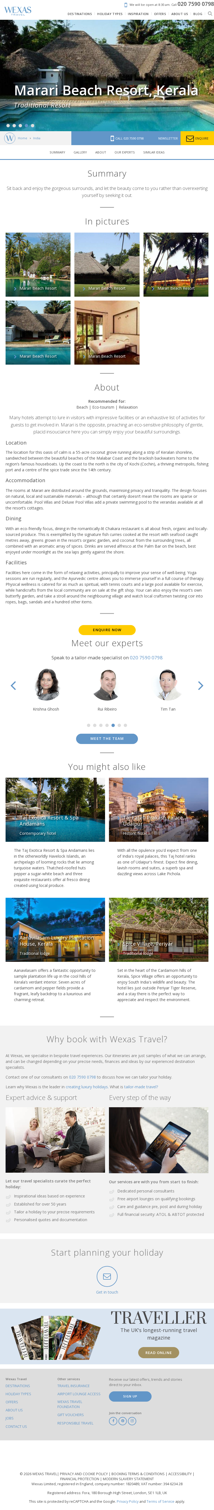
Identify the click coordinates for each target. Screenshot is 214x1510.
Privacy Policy (127, 1501)
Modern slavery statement (128, 1479)
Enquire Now (107, 630)
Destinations (18, 1386)
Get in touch (107, 1292)
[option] (107, 75)
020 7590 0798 (146, 657)
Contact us (16, 1426)
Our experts (125, 152)
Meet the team (107, 738)
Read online (158, 1352)
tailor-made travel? (141, 1086)
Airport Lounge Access (79, 1394)
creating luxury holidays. (88, 1086)
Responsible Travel (75, 1423)
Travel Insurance (73, 1386)
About (100, 152)
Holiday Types (18, 1394)
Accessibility (180, 1474)
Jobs (10, 1418)
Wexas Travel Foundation (69, 1404)
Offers (12, 1402)
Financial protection (80, 1479)
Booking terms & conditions (138, 1474)
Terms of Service (160, 1501)
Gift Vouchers (70, 1415)
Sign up (130, 1396)
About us (14, 1410)
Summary (57, 152)
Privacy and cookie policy (84, 1474)
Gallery (80, 152)
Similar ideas (154, 152)
